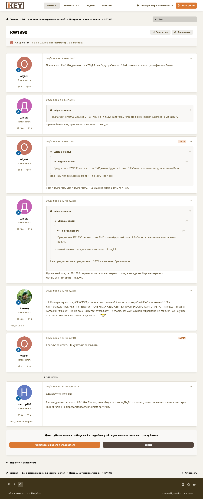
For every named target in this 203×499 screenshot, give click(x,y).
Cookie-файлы (34, 493)
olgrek (25, 42)
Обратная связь (15, 493)
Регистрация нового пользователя (55, 444)
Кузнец (24, 308)
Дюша (24, 117)
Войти (148, 444)
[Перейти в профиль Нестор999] (24, 392)
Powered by (177, 493)
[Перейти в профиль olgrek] (11, 42)
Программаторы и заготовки (66, 42)
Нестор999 (24, 404)
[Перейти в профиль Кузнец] (24, 296)
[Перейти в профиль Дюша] (24, 105)
